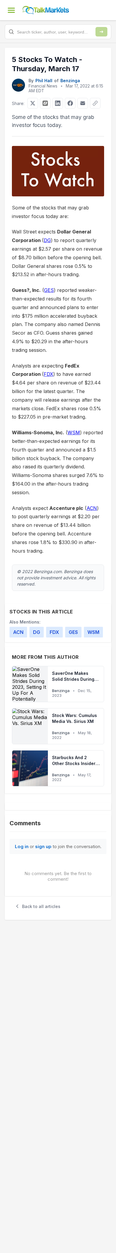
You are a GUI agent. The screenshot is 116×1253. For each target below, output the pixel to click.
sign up (43, 846)
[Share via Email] (82, 103)
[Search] (101, 31)
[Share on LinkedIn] (57, 103)
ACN (92, 508)
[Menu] (11, 10)
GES (49, 290)
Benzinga (70, 80)
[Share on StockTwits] (45, 103)
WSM (74, 432)
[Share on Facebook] (70, 103)
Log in (22, 846)
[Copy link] (95, 103)
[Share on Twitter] (32, 103)
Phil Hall (43, 80)
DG (47, 240)
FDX (48, 374)
